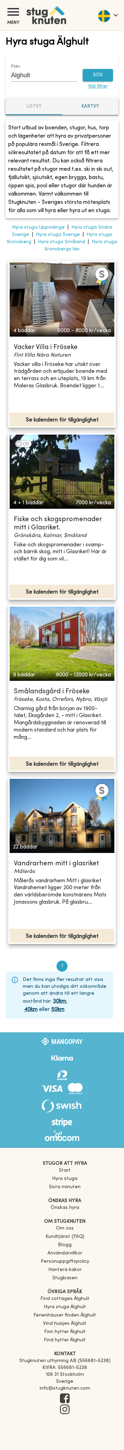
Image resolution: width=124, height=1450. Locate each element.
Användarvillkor (65, 1253)
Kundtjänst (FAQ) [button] (64, 1236)
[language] (107, 15)
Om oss (65, 1228)
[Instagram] (65, 1410)
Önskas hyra (65, 1207)
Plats (15, 66)
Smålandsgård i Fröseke (52, 691)
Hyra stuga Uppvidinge (38, 227)
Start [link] (65, 1170)
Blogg (65, 1245)
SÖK (98, 75)
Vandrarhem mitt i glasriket (56, 864)
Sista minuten (65, 1187)
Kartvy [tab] (90, 106)
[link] (65, 1299)
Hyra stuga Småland (61, 242)
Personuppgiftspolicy (65, 1261)
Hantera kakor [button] (65, 1270)
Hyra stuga (65, 1178)
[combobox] (39, 75)
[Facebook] (65, 1398)
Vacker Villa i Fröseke (46, 347)
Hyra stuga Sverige (58, 234)
